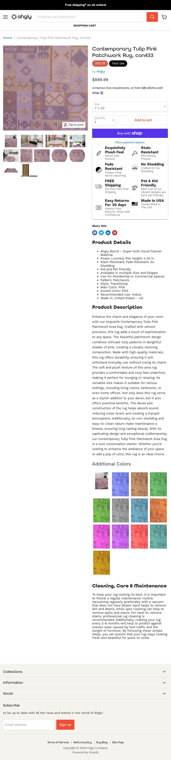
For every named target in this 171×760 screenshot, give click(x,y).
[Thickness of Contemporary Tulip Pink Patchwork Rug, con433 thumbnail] (11, 170)
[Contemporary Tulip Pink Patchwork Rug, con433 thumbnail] (26, 155)
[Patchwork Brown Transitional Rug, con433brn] (139, 484)
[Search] (152, 17)
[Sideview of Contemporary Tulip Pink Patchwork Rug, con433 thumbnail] (77, 155)
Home (7, 38)
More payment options (130, 142)
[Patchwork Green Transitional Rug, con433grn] (101, 510)
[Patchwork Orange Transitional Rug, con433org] (158, 510)
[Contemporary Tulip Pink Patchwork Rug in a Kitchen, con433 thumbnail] (56, 141)
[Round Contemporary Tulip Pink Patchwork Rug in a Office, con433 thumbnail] (11, 155)
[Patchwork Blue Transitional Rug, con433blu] (120, 484)
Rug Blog (102, 742)
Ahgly (101, 72)
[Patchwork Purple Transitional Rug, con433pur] (120, 537)
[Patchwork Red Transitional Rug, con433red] (139, 537)
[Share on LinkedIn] (108, 232)
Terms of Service (58, 742)
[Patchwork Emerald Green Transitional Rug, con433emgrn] (158, 484)
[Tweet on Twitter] (101, 232)
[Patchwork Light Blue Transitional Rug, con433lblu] (139, 510)
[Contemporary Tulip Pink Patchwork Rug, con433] (101, 480)
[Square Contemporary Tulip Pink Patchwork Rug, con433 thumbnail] (42, 155)
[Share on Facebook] (94, 232)
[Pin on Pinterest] (114, 232)
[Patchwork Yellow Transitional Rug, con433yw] (101, 563)
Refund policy (83, 742)
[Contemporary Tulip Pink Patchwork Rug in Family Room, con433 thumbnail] (11, 141)
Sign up (65, 725)
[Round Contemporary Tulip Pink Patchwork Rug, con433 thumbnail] (59, 155)
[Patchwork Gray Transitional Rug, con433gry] (120, 510)
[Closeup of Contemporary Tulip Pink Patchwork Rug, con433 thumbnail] (29, 170)
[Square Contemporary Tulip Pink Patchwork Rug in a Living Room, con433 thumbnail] (77, 141)
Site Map (118, 742)
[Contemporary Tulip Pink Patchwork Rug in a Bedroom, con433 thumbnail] (32, 141)
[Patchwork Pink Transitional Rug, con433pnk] (101, 537)
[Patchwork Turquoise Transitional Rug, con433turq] (158, 537)
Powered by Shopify (85, 752)
